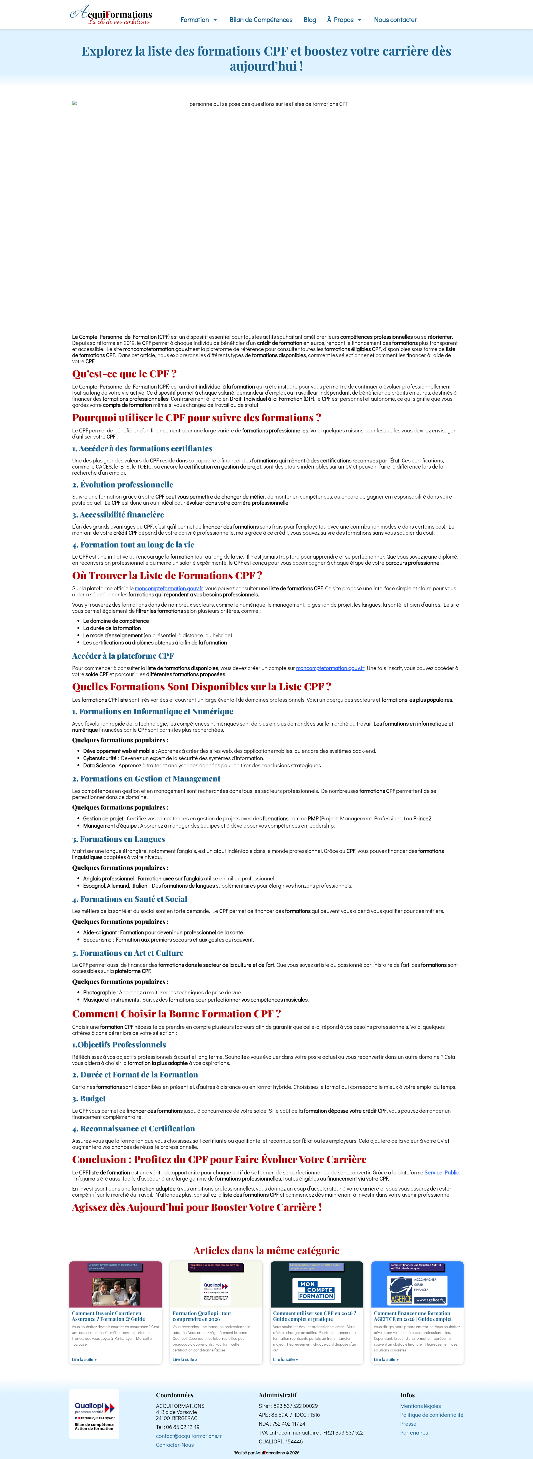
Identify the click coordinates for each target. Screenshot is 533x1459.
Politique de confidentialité (432, 1414)
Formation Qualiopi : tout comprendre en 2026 (202, 1316)
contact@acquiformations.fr (189, 1435)
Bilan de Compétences (261, 19)
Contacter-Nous (175, 1444)
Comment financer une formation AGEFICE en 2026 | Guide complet (413, 1316)
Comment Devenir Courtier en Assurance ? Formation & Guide (108, 1316)
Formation (195, 19)
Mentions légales (420, 1405)
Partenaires (414, 1432)
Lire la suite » (84, 1359)
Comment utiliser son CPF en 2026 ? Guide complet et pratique (314, 1316)
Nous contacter (395, 19)
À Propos (340, 19)
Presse (408, 1423)
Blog (310, 19)
